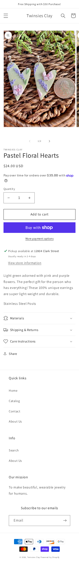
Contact (14, 411)
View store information (24, 263)
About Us (15, 421)
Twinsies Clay (33, 557)
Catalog (14, 401)
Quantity (9, 189)
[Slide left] (29, 141)
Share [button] (13, 354)
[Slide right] (49, 141)
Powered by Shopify (50, 557)
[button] (6, 16)
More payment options (39, 238)
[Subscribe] (65, 520)
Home (13, 390)
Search (14, 450)
